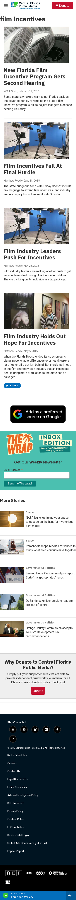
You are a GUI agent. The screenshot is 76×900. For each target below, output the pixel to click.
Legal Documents (17, 779)
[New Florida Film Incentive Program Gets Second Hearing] (36, 45)
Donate (64, 5)
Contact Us (13, 771)
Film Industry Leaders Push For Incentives (32, 254)
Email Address (13, 470)
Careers (12, 763)
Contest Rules (15, 819)
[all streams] (71, 895)
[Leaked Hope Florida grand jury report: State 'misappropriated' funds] (12, 575)
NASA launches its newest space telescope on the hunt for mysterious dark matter (49, 522)
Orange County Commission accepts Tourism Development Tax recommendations (49, 632)
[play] (5, 895)
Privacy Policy (15, 811)
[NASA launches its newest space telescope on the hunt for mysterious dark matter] (12, 519)
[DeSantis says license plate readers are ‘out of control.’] (12, 602)
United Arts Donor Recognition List (27, 843)
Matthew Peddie (13, 180)
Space (30, 512)
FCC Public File (15, 827)
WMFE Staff (11, 91)
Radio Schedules (17, 755)
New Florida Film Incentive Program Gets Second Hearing (34, 76)
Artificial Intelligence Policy (22, 795)
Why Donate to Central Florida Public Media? (38, 664)
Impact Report (15, 851)
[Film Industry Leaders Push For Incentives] (36, 226)
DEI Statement (15, 803)
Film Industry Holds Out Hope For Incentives (35, 339)
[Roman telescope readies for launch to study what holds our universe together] (12, 547)
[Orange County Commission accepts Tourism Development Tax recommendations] (12, 629)
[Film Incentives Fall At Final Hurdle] (36, 140)
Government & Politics (40, 568)
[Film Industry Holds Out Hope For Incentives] (36, 311)
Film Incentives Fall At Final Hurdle (33, 169)
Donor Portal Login (18, 835)
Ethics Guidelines (17, 787)
